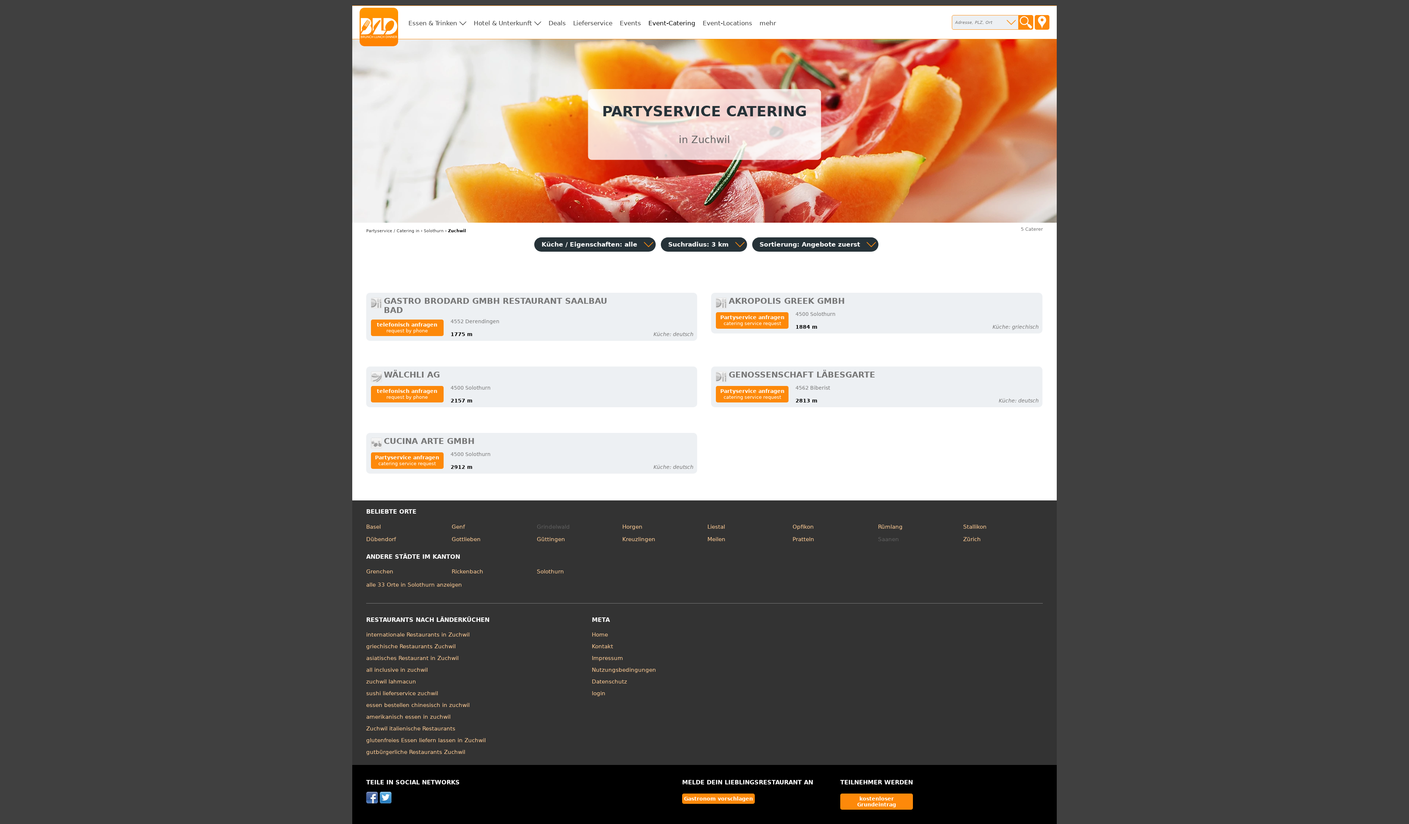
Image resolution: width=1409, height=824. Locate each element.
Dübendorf (381, 539)
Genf (458, 527)
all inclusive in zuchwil (397, 670)
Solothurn (550, 571)
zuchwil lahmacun (391, 681)
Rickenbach (467, 571)
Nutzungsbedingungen (624, 670)
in (392, 231)
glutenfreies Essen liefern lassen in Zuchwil (426, 740)
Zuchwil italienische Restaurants (410, 728)
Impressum (607, 658)
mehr (768, 23)
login (598, 693)
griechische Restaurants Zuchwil (411, 646)
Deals (557, 23)
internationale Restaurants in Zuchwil (418, 634)
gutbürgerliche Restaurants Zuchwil (415, 752)
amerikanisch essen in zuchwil (408, 717)
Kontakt (602, 646)
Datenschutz (609, 681)
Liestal (716, 527)
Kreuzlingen (638, 539)
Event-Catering (671, 23)
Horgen (632, 527)
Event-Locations (727, 23)
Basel (373, 527)
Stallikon (975, 527)
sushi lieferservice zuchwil (402, 693)
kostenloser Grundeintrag (876, 801)
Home (600, 634)
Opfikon (803, 527)
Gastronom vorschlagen (718, 799)
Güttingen (551, 539)
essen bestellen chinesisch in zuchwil (418, 705)
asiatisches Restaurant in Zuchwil (412, 658)
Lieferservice (592, 23)
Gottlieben (466, 539)
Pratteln (803, 539)
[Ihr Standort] (1042, 22)
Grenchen (379, 571)
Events (630, 23)
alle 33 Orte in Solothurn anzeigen (414, 584)
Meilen (716, 539)
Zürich (972, 539)
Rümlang (890, 527)
